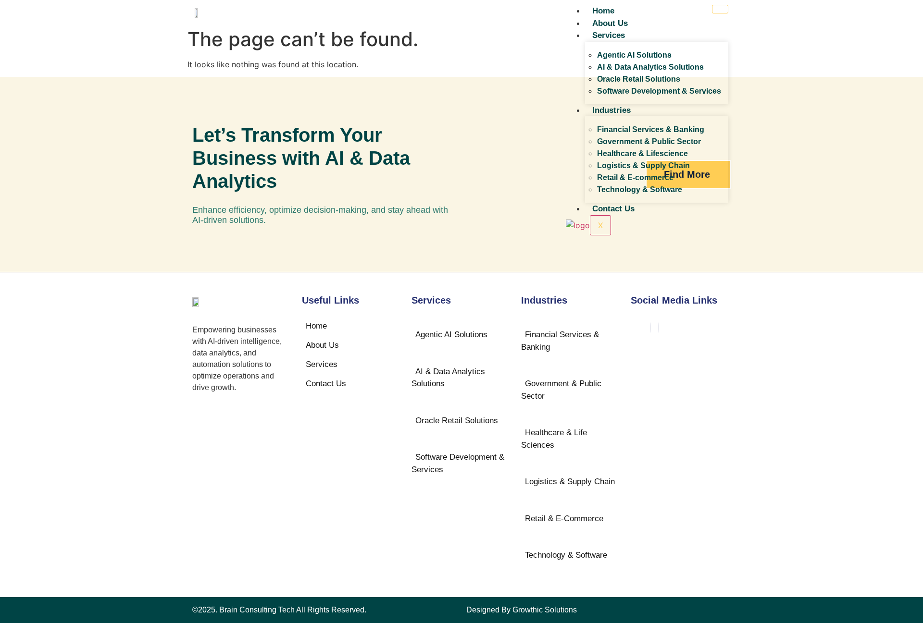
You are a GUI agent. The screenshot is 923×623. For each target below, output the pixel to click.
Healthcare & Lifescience (642, 153)
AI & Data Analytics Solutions (650, 67)
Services (608, 35)
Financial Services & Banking (650, 129)
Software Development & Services (659, 91)
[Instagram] (658, 327)
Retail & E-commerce (635, 177)
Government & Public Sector (649, 141)
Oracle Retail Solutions (638, 79)
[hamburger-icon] (720, 9)
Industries (611, 110)
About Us (610, 23)
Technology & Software (639, 189)
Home (603, 10)
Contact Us (613, 208)
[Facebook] (650, 327)
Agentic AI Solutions (634, 55)
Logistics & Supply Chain (643, 165)
